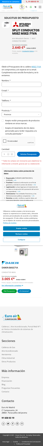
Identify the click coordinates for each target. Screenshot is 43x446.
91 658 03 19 (33, 1)
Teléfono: (6, 100)
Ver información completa (11, 285)
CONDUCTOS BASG (9, 272)
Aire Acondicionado (10, 351)
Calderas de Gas (8, 347)
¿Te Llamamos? (24, 291)
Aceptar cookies (21, 228)
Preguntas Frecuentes (11, 388)
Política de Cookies (9, 223)
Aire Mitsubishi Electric (20, 38)
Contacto (5, 391)
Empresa (5, 377)
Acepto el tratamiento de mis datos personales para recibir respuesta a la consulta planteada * (21, 131)
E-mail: (5, 90)
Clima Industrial (8, 358)
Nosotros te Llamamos (10, 2)
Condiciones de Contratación (31, 442)
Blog (3, 384)
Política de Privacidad (23, 444)
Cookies (15, 442)
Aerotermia (6, 354)
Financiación (7, 381)
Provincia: (6, 110)
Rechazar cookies (22, 234)
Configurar (21, 240)
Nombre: (6, 80)
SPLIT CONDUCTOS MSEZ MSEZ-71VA (25, 31)
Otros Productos (9, 361)
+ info (14, 180)
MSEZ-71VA (36, 66)
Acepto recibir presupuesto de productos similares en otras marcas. (22, 122)
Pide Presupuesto (9, 291)
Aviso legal (5, 442)
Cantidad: (6, 149)
